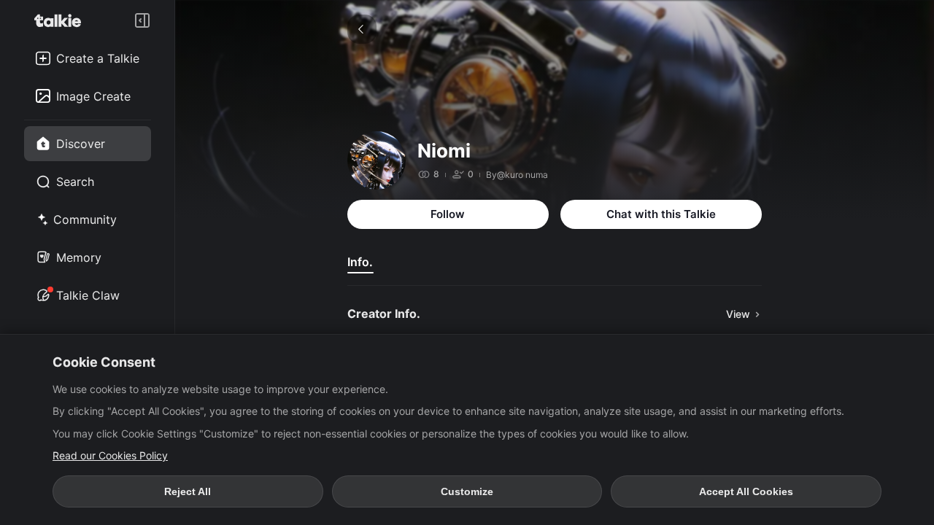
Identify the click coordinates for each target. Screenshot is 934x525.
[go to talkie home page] (62, 20)
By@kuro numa (517, 174)
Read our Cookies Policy (110, 455)
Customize (467, 491)
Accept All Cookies (746, 491)
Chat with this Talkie (661, 214)
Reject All (187, 491)
